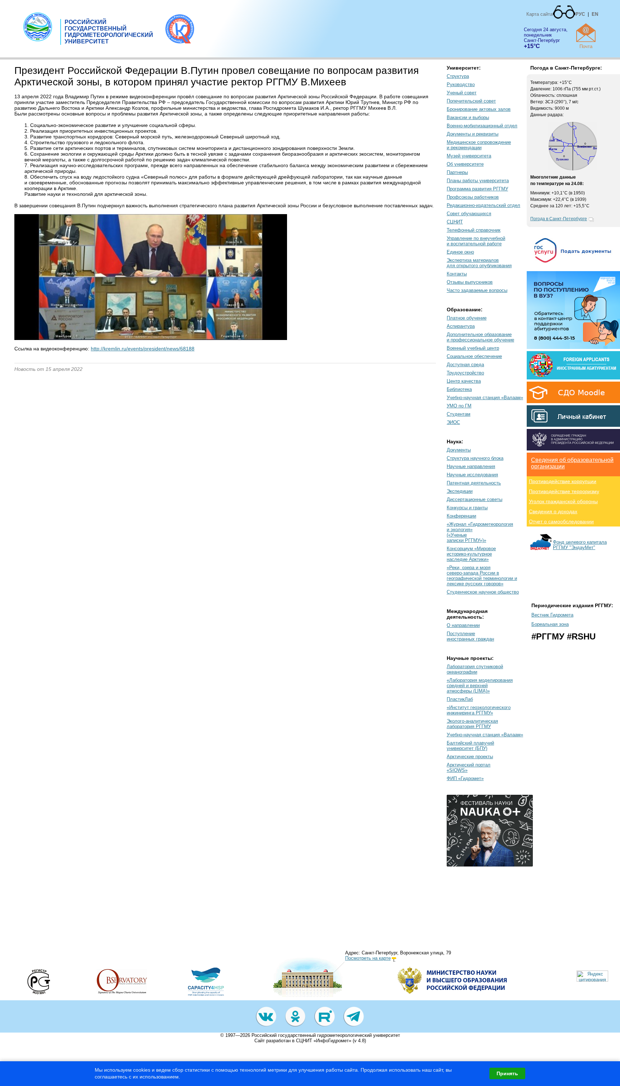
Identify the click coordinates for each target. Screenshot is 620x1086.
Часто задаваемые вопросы (477, 290)
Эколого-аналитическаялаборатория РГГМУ (472, 723)
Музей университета (469, 156)
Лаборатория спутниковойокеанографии (475, 669)
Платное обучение (467, 318)
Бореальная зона (550, 624)
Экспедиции (460, 491)
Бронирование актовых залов (479, 109)
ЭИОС (453, 422)
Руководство (461, 84)
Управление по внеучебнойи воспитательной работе (476, 241)
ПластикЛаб (460, 699)
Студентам (458, 414)
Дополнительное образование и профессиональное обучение (480, 337)
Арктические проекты (470, 756)
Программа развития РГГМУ (477, 189)
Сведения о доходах (553, 511)
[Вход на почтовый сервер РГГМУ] (586, 32)
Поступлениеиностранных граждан (470, 636)
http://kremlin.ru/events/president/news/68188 (142, 348)
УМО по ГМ (459, 406)
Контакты (457, 274)
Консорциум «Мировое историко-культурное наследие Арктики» (471, 554)
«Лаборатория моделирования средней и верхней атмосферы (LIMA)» (480, 685)
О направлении (463, 625)
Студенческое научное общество (483, 592)
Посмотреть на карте (368, 958)
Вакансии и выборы (468, 117)
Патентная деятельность (474, 483)
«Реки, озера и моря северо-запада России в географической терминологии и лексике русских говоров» (482, 575)
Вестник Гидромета (552, 615)
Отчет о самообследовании (561, 521)
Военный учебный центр (473, 348)
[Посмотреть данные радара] (572, 168)
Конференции (461, 516)
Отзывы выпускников (470, 282)
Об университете (465, 164)
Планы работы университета (478, 180)
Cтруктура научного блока (475, 458)
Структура (458, 76)
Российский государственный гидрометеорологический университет (326, 1035)
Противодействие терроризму (564, 491)
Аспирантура (461, 326)
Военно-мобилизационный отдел (482, 125)
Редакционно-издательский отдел (483, 205)
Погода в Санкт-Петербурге (558, 218)
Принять (507, 1073)
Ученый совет (461, 92)
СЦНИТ (455, 222)
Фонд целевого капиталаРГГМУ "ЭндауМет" (580, 544)
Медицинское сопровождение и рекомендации (479, 145)
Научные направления (471, 466)
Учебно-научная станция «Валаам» (485, 397)
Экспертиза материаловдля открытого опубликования (479, 263)
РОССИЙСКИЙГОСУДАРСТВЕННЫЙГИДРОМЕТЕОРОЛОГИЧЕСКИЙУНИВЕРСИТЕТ (109, 31)
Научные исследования (472, 474)
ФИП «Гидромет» (465, 778)
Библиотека (459, 389)
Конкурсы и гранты (467, 507)
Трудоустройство (465, 373)
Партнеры (457, 172)
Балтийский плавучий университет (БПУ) (470, 745)
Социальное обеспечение (474, 356)
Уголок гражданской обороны (563, 501)
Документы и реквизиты (472, 134)
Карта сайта (539, 14)
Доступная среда (465, 364)
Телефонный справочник (474, 230)
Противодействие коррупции (562, 481)
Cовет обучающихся (469, 213)
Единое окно (460, 252)
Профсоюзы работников (473, 197)
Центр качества (464, 381)
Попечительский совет (471, 101)
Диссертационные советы (474, 499)
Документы (459, 450)
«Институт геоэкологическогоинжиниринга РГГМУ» (479, 710)
